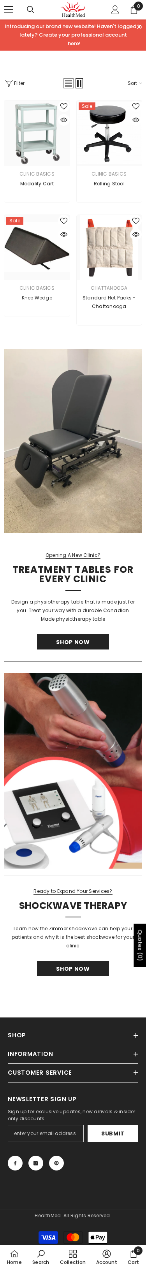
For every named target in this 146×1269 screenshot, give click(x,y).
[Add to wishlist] (64, 106)
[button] (68, 83)
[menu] (8, 9)
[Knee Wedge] (37, 247)
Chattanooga (109, 288)
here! (74, 43)
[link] (41, 1256)
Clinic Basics (37, 174)
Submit (113, 1133)
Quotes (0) (140, 945)
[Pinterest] (56, 1163)
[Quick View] (64, 120)
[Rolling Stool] (109, 133)
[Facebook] (15, 1163)
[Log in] (115, 9)
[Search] (30, 9)
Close (139, 27)
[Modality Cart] (37, 133)
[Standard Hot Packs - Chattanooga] (109, 247)
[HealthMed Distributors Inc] (73, 441)
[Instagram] (35, 1163)
